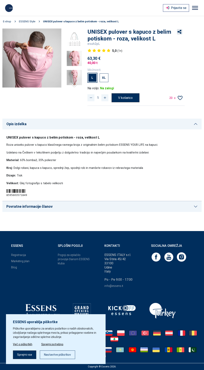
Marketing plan (20, 261)
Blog (14, 267)
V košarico (125, 98)
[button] (74, 84)
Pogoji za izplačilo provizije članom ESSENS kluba (74, 259)
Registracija (18, 255)
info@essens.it (113, 285)
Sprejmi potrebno (52, 344)
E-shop (7, 21)
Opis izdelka (16, 124)
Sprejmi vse (24, 354)
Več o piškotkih (22, 344)
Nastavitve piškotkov (57, 354)
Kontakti (112, 246)
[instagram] (181, 257)
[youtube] (169, 257)
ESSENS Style (27, 21)
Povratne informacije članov (29, 206)
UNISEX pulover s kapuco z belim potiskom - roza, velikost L (81, 21)
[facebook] (156, 257)
